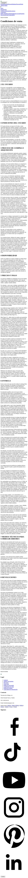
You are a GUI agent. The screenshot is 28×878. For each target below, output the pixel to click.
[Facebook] (14, 738)
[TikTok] (14, 766)
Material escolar (16, 13)
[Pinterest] (14, 847)
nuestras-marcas (11, 11)
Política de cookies (8, 688)
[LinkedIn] (14, 875)
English (2, 4)
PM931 (13, 705)
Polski (21, 4)
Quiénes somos (4, 11)
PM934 (21, 705)
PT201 (11, 706)
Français (18, 4)
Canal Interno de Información (10, 689)
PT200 (15, 706)
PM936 (7, 706)
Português (10, 4)
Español (6, 4)
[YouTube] (14, 793)
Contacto (10, 15)
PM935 (2, 706)
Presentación (4, 9)
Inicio (2, 8)
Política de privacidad (9, 685)
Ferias (6, 15)
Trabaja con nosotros (8, 681)
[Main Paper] (4, 1)
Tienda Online (4, 5)
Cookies (3, 876)
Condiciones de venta (9, 686)
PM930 (9, 705)
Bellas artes (3, 13)
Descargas (3, 15)
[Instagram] (14, 820)
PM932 (17, 705)
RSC (14, 15)
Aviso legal (6, 684)
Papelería (22, 13)
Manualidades (9, 13)
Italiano (14, 4)
